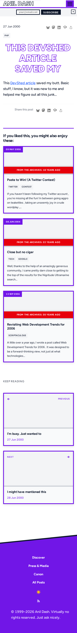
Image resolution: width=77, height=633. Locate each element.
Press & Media (38, 566)
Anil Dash (18, 3)
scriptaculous (17, 335)
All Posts (38, 582)
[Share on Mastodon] (53, 27)
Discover (38, 557)
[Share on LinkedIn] (59, 27)
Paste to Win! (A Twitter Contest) (31, 180)
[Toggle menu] (70, 3)
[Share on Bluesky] (48, 27)
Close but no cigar (20, 252)
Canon (38, 574)
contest (27, 186)
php (7, 35)
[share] (70, 27)
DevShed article (23, 83)
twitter (13, 186)
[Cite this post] (65, 26)
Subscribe (50, 12)
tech (11, 259)
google (22, 259)
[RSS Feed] (38, 601)
